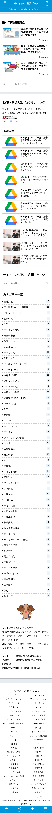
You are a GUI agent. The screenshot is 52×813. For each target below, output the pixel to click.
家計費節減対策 (13, 752)
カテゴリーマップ (13, 699)
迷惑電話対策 (13, 715)
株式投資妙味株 (13, 772)
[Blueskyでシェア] (31, 728)
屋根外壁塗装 (38, 776)
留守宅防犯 (13, 707)
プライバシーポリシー (38, 699)
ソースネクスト (13, 788)
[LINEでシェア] (8, 744)
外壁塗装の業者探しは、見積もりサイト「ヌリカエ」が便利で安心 (26, 802)
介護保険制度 (38, 764)
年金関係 (38, 760)
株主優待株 (38, 772)
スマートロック (38, 711)
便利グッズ (13, 784)
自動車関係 (13, 792)
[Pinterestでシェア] (20, 744)
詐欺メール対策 (38, 719)
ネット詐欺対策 (13, 719)
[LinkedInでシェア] (31, 744)
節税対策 (38, 752)
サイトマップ (38, 695)
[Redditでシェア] (31, 736)
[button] (47, 283)
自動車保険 (13, 768)
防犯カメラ (38, 707)
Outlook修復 (38, 723)
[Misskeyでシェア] (43, 728)
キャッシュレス (13, 756)
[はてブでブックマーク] (43, 736)
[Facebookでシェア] (8, 736)
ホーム (14, 695)
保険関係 (38, 756)
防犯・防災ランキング (12, 121)
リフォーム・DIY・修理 (13, 776)
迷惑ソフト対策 (38, 715)
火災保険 (13, 760)
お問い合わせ (38, 703)
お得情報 (13, 780)
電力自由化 (38, 780)
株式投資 (38, 768)
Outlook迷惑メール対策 (13, 723)
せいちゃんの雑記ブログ (26, 3)
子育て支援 (13, 764)
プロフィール (13, 703)
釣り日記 (38, 796)
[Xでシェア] (8, 728)
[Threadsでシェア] (20, 736)
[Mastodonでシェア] (20, 728)
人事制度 (38, 792)
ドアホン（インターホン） (13, 711)
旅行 (14, 796)
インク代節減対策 (38, 784)
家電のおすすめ (38, 788)
